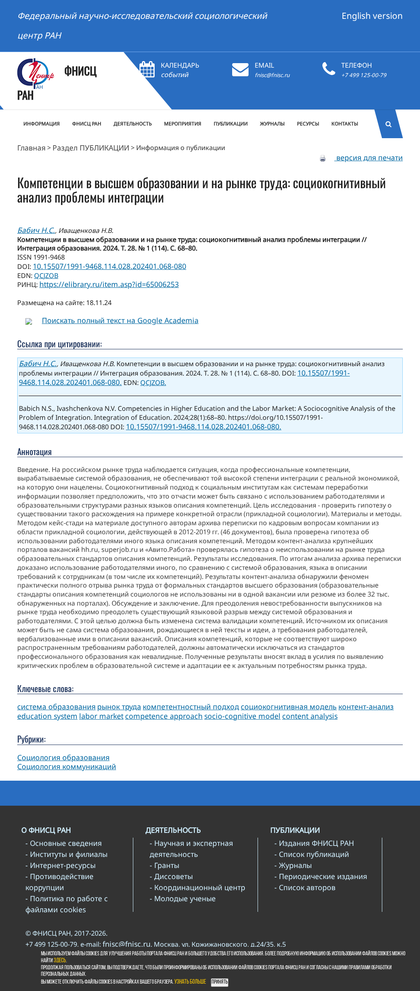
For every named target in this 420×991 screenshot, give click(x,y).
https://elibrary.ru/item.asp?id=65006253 (109, 284)
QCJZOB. (153, 382)
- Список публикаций (311, 854)
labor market (101, 716)
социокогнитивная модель (289, 706)
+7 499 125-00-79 (363, 75)
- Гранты (164, 865)
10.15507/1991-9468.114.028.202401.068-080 (109, 266)
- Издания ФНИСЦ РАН (314, 843)
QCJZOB (46, 275)
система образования (56, 706)
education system (47, 716)
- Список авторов (305, 887)
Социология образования (63, 757)
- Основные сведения (63, 843)
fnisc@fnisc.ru (272, 75)
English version (372, 15)
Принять (220, 982)
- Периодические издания (320, 876)
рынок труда (119, 706)
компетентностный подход (191, 706)
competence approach (164, 716)
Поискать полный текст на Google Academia (120, 320)
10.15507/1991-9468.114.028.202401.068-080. (203, 426)
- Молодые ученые (183, 898)
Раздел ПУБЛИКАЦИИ (90, 148)
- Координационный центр (197, 887)
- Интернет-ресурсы (60, 865)
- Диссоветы (171, 876)
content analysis (310, 716)
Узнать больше (190, 982)
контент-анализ (366, 706)
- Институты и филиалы (66, 854)
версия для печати (368, 157)
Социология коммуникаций (66, 766)
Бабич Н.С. (36, 230)
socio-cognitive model (242, 716)
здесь (60, 961)
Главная (31, 148)
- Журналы (293, 865)
